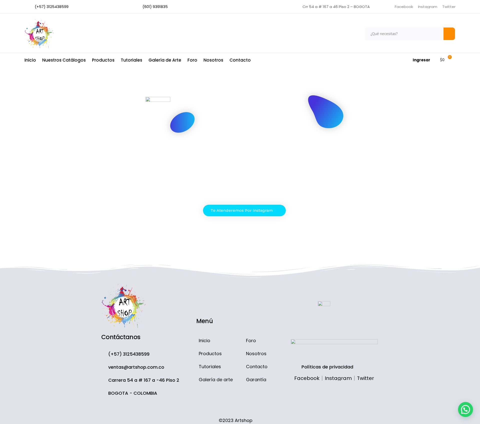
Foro (192, 60)
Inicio (30, 60)
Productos (103, 60)
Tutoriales (131, 60)
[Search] (449, 34)
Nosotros (213, 60)
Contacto (240, 60)
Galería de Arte (164, 60)
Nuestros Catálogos (64, 60)
